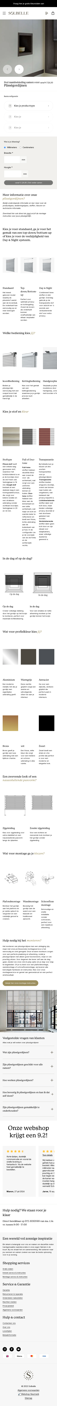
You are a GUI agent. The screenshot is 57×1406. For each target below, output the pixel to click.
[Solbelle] (18, 13)
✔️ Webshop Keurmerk (28, 1394)
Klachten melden (10, 1302)
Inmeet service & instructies (14, 1273)
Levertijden (7, 1331)
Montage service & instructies (15, 1277)
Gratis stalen (8, 1269)
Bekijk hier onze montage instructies (20, 983)
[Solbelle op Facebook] (12, 1349)
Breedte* (8, 153)
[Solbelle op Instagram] (5, 1349)
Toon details (47, 1155)
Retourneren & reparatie (13, 1294)
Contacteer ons (9, 1323)
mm (23, 159)
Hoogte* (8, 167)
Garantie (6, 1290)
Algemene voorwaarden (13, 1310)
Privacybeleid (8, 1306)
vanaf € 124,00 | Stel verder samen (28, 183)
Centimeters (28, 147)
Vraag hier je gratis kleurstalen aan (28, 3)
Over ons (6, 1327)
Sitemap (28, 1398)
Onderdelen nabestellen (13, 1298)
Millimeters (12, 147)
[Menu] (4, 13)
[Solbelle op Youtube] (18, 1349)
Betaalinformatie (9, 1335)
